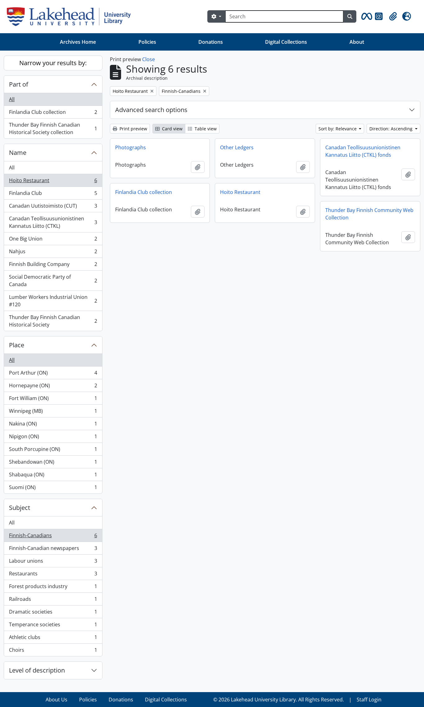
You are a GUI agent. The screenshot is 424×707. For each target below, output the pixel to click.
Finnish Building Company (53, 266)
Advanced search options (151, 110)
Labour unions (53, 562)
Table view (205, 129)
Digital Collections (286, 41)
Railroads (53, 601)
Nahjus (53, 253)
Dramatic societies (53, 613)
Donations (210, 41)
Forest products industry (53, 588)
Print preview (132, 129)
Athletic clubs (53, 639)
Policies (147, 41)
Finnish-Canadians (53, 537)
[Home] (71, 17)
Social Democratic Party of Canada (53, 280)
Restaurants (53, 575)
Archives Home (78, 41)
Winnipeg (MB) (53, 412)
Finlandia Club (53, 195)
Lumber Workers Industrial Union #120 (53, 301)
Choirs (53, 651)
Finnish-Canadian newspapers (53, 550)
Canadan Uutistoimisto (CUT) (53, 207)
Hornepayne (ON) (53, 387)
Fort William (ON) (53, 400)
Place (16, 345)
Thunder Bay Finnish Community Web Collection (369, 214)
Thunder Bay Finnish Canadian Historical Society (53, 321)
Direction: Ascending (391, 129)
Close (148, 59)
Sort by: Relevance (338, 129)
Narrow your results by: (53, 63)
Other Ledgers (237, 147)
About (357, 41)
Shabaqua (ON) (53, 476)
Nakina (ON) (53, 425)
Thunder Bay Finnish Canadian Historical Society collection (53, 128)
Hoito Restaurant (53, 182)
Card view (172, 129)
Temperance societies (53, 626)
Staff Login (369, 699)
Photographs (130, 147)
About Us (56, 699)
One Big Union (53, 240)
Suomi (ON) (53, 488)
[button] (365, 16)
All (12, 99)
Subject (19, 507)
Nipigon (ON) (53, 438)
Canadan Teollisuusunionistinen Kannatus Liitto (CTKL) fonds (362, 151)
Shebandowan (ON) (53, 463)
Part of (18, 84)
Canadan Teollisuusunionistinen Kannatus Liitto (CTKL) (53, 222)
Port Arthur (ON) (53, 374)
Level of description (37, 670)
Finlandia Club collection (53, 114)
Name (17, 152)
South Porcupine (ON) (53, 451)
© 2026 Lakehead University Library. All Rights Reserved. (278, 699)
